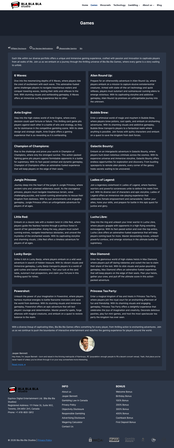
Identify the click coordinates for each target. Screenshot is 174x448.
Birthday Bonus (124, 396)
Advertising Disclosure (73, 418)
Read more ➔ (19, 364)
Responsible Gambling (73, 413)
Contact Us (67, 426)
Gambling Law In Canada (75, 400)
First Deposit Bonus (126, 422)
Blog (159, 5)
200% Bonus (122, 405)
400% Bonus (122, 413)
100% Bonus (122, 400)
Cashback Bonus (124, 418)
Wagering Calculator (72, 422)
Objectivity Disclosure (73, 409)
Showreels (105, 5)
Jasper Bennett (69, 396)
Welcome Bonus (124, 391)
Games (94, 5)
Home (85, 5)
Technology (119, 5)
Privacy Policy (69, 405)
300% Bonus (122, 409)
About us (66, 391)
